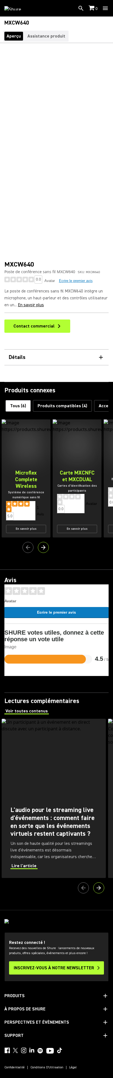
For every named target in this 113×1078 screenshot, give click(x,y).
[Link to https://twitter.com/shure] (15, 1050)
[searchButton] (81, 8)
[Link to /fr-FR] (16, 8)
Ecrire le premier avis (76, 281)
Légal (73, 1067)
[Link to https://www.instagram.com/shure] (23, 1050)
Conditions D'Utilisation (46, 1067)
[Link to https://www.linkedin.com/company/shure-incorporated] (32, 1050)
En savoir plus (31, 305)
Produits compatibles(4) (62, 406)
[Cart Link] (92, 8)
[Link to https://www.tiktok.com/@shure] (59, 1050)
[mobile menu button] (105, 8)
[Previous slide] (27, 547)
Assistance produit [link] (46, 36)
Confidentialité (14, 1067)
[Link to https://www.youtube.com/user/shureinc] (50, 1051)
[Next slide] (43, 547)
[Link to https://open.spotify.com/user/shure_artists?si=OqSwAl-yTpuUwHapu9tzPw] (40, 1051)
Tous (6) (18, 406)
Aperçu (14, 36)
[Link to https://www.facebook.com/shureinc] (7, 1050)
